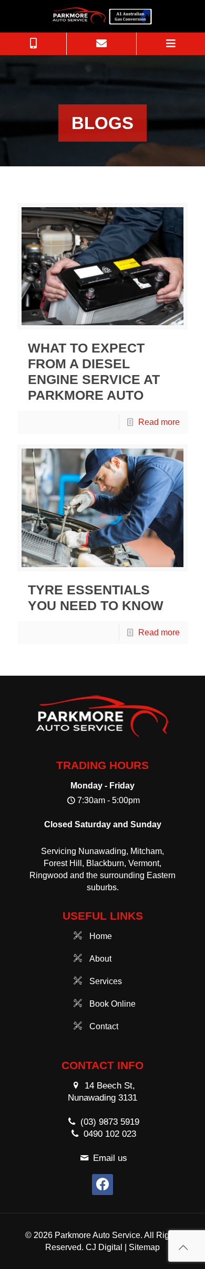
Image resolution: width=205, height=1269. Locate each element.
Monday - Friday (102, 785)
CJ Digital (104, 1247)
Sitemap (144, 1247)
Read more (159, 422)
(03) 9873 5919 (109, 1122)
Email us (110, 1158)
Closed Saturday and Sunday (102, 824)
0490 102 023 (110, 1134)
